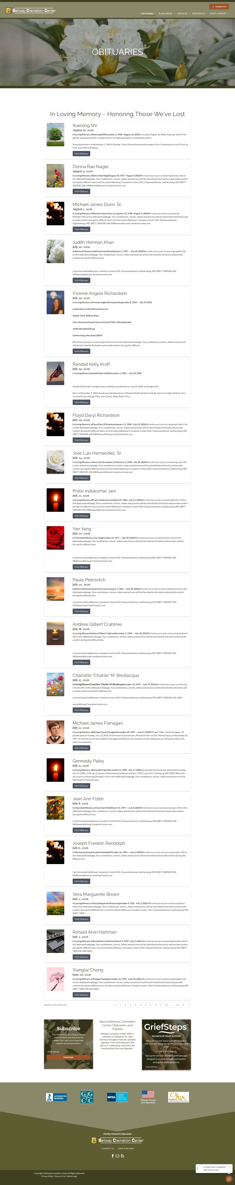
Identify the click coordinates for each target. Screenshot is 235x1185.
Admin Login (72, 1176)
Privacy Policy (47, 1176)
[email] (117, 1156)
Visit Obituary (81, 153)
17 (183, 1005)
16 (177, 1005)
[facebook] (113, 1156)
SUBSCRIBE (68, 1057)
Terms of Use (60, 1176)
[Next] (188, 1005)
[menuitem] (148, 13)
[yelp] (122, 1156)
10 (166, 1005)
